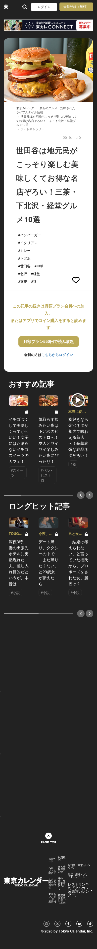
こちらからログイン (57, 354)
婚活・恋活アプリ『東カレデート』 (78, 875)
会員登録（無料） (76, 7)
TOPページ (52, 859)
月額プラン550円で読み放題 (48, 341)
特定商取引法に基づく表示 (61, 899)
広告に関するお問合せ (52, 883)
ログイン (44, 7)
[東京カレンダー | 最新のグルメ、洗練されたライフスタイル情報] (6, 7)
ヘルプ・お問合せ (52, 870)
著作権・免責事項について (61, 883)
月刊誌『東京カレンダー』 (79, 866)
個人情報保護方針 (61, 869)
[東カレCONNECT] (48, 25)
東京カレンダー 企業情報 (52, 898)
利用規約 (61, 858)
